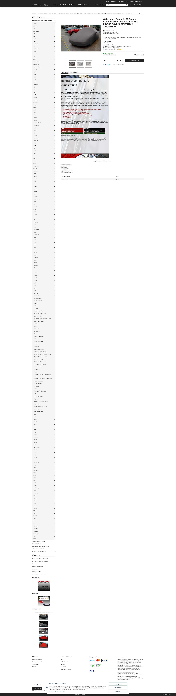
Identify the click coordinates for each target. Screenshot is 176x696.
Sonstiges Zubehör (36, 571)
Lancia (34, 232)
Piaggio (35, 434)
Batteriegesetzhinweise (66, 669)
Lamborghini (36, 229)
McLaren (35, 262)
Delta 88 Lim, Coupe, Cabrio (40, 361)
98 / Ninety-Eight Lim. (39, 321)
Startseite (113, 1)
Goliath (35, 168)
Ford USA (35, 153)
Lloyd (34, 244)
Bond (34, 82)
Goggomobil (36, 166)
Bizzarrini (35, 77)
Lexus (34, 237)
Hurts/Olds (36, 386)
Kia (34, 219)
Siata (34, 475)
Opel (34, 414)
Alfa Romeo (36, 31)
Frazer (34, 155)
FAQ (142, 1)
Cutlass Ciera (37, 346)
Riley (34, 454)
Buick (34, 94)
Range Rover (36, 447)
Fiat (34, 148)
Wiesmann (35, 533)
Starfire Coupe (37, 404)
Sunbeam (35, 493)
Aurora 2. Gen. (37, 331)
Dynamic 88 (36, 372)
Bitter (34, 74)
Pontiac (35, 439)
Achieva (36, 323)
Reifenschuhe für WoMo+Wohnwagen (40, 561)
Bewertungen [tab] (74, 72)
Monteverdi (35, 275)
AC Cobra (35, 26)
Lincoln (35, 242)
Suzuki (34, 495)
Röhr (34, 460)
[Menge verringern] (104, 60)
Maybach (35, 257)
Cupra (34, 110)
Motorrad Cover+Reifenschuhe (39, 551)
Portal (107, 1)
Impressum (63, 666)
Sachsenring (36, 470)
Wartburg (35, 531)
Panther (35, 426)
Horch (34, 181)
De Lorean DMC (37, 122)
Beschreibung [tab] (64, 72)
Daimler (35, 117)
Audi (34, 56)
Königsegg (35, 222)
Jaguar (35, 206)
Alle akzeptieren (118, 684)
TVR (34, 513)
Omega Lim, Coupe (38, 396)
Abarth (35, 23)
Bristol (34, 87)
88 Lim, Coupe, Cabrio (39, 311)
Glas (34, 163)
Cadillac (35, 97)
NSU (34, 290)
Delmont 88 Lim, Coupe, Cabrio (41, 356)
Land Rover (36, 234)
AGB (62, 659)
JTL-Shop (168, 694)
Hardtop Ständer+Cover (37, 566)
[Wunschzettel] (134, 4)
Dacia (34, 112)
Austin (34, 59)
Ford (34, 150)
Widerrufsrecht (64, 661)
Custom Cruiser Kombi (39, 336)
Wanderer (35, 528)
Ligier (34, 239)
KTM (34, 224)
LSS (35, 393)
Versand (114, 45)
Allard (34, 33)
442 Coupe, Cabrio (38, 298)
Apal (34, 46)
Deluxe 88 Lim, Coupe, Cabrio (40, 364)
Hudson (35, 183)
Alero (35, 326)
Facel (34, 143)
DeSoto (35, 130)
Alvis (34, 38)
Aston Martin (36, 54)
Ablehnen (118, 691)
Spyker (35, 485)
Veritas (35, 518)
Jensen (35, 214)
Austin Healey (36, 61)
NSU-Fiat (35, 293)
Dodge (35, 135)
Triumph (35, 510)
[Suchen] (127, 5)
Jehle (34, 211)
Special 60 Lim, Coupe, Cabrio (41, 401)
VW (34, 523)
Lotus (34, 250)
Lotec (34, 247)
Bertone (35, 71)
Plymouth (35, 437)
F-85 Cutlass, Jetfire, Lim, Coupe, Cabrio (43, 378)
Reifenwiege (35, 563)
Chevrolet (35, 102)
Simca (34, 477)
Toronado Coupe (37, 409)
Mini (34, 270)
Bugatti (35, 92)
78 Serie (36, 308)
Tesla (34, 503)
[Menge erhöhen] (120, 60)
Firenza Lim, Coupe (38, 381)
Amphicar (35, 43)
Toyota (35, 505)
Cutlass (35, 339)
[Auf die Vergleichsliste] (94, 20)
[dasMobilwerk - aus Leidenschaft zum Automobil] (40, 5)
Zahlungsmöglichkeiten (37, 661)
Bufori (34, 89)
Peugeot (35, 432)
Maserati (35, 255)
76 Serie (36, 305)
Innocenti (35, 196)
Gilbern (35, 158)
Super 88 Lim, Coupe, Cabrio (40, 406)
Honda (34, 178)
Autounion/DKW (37, 66)
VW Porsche (36, 526)
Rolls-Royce (36, 462)
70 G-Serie (36, 303)
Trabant (35, 508)
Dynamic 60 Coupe (38, 367)
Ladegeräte (35, 569)
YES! (34, 538)
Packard (35, 419)
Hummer (35, 186)
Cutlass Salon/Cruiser (39, 349)
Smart (34, 482)
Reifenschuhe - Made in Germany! (40, 558)
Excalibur (35, 140)
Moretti (35, 277)
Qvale (34, 444)
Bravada (36, 333)
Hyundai (35, 188)
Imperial (35, 191)
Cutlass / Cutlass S (38, 341)
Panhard (35, 424)
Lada (34, 227)
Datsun (35, 120)
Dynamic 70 (36, 369)
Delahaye (35, 127)
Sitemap (63, 664)
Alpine (34, 36)
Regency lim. (37, 398)
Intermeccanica (36, 199)
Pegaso (35, 429)
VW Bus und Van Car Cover (38, 541)
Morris (34, 283)
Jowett (35, 216)
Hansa (34, 173)
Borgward (35, 84)
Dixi (34, 133)
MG (34, 267)
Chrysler (35, 105)
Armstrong (35, 49)
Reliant (35, 449)
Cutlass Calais (37, 344)
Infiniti (34, 194)
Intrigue (35, 388)
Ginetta (35, 160)
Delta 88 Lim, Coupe (38, 359)
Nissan (35, 288)
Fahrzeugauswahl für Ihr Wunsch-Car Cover (42, 20)
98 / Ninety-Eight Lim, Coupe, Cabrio (42, 318)
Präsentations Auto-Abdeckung (39, 549)
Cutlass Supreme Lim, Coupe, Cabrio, (42, 354)
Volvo (34, 521)
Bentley (35, 69)
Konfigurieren (118, 687)
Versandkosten (35, 664)
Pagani (35, 421)
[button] (130, 4)
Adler (34, 28)
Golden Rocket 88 (38, 383)
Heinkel (35, 176)
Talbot (34, 498)
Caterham (35, 99)
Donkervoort (36, 138)
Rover (34, 465)
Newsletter (34, 666)
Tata (34, 500)
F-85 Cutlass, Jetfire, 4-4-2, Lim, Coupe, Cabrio (43, 375)
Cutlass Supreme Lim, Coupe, (40, 351)
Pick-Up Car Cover (36, 543)
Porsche (35, 442)
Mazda (35, 260)
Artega (35, 51)
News (127, 1)
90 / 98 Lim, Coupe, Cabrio (40, 313)
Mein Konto (121, 1)
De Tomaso (35, 125)
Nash (34, 285)
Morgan (35, 280)
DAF (34, 115)
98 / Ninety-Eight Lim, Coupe (40, 316)
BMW (34, 79)
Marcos (35, 252)
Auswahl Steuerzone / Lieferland (111, 49)
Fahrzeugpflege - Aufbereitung (39, 574)
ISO (34, 204)
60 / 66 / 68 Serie (38, 300)
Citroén (35, 107)
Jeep (34, 209)
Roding (35, 457)
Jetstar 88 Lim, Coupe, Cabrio (40, 391)
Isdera (34, 201)
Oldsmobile (36, 295)
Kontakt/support (134, 1)
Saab (34, 467)
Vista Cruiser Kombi (38, 411)
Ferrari (34, 145)
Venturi (35, 516)
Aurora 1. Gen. (37, 328)
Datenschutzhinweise (37, 659)
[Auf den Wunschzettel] (98, 20)
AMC (34, 41)
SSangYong (36, 488)
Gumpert (35, 171)
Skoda (34, 480)
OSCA (34, 416)
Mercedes (35, 265)
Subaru (35, 490)
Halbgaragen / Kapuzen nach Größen (40, 546)
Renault (35, 452)
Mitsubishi (35, 272)
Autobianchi (36, 64)
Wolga (34, 536)
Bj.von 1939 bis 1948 (112, 32)
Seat (34, 472)
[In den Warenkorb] (62, 17)
